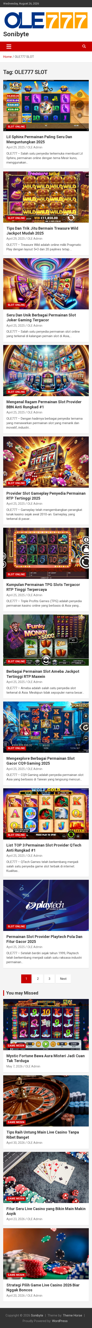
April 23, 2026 (15, 1219)
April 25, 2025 (15, 325)
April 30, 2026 (15, 1142)
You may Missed (22, 993)
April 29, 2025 (15, 147)
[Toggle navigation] (9, 46)
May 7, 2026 (14, 1066)
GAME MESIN (16, 1045)
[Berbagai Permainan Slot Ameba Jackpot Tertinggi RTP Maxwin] (46, 640)
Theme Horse (72, 1315)
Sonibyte (16, 34)
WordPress (60, 1321)
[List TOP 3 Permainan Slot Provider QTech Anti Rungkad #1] (46, 813)
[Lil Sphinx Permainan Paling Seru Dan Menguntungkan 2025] (46, 105)
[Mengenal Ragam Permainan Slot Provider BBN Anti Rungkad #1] (46, 370)
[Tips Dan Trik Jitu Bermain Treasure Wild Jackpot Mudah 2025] (46, 197)
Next (63, 979)
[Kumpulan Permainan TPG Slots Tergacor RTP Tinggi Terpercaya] (46, 553)
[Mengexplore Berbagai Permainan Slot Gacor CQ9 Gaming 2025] (46, 727)
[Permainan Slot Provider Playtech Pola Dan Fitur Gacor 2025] (46, 905)
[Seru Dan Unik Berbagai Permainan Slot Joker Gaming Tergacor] (46, 283)
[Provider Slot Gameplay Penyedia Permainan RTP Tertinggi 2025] (46, 462)
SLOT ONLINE (16, 126)
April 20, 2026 (15, 1295)
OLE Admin (34, 147)
